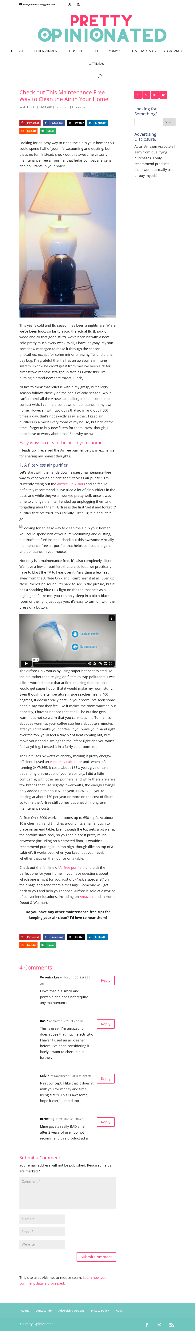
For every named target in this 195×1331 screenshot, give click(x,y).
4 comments (78, 107)
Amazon (86, 896)
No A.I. (120, 1310)
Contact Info (44, 1310)
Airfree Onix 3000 (71, 484)
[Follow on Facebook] (138, 95)
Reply (105, 980)
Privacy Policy (100, 1310)
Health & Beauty (143, 51)
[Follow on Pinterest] (146, 95)
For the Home (62, 107)
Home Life (77, 51)
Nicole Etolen (29, 107)
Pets (98, 51)
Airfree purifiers (72, 867)
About (25, 1310)
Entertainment (46, 51)
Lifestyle (17, 51)
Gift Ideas (96, 63)
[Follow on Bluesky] (163, 95)
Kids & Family (172, 51)
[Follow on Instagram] (155, 95)
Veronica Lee (49, 977)
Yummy (114, 51)
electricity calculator (66, 761)
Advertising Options (71, 1310)
